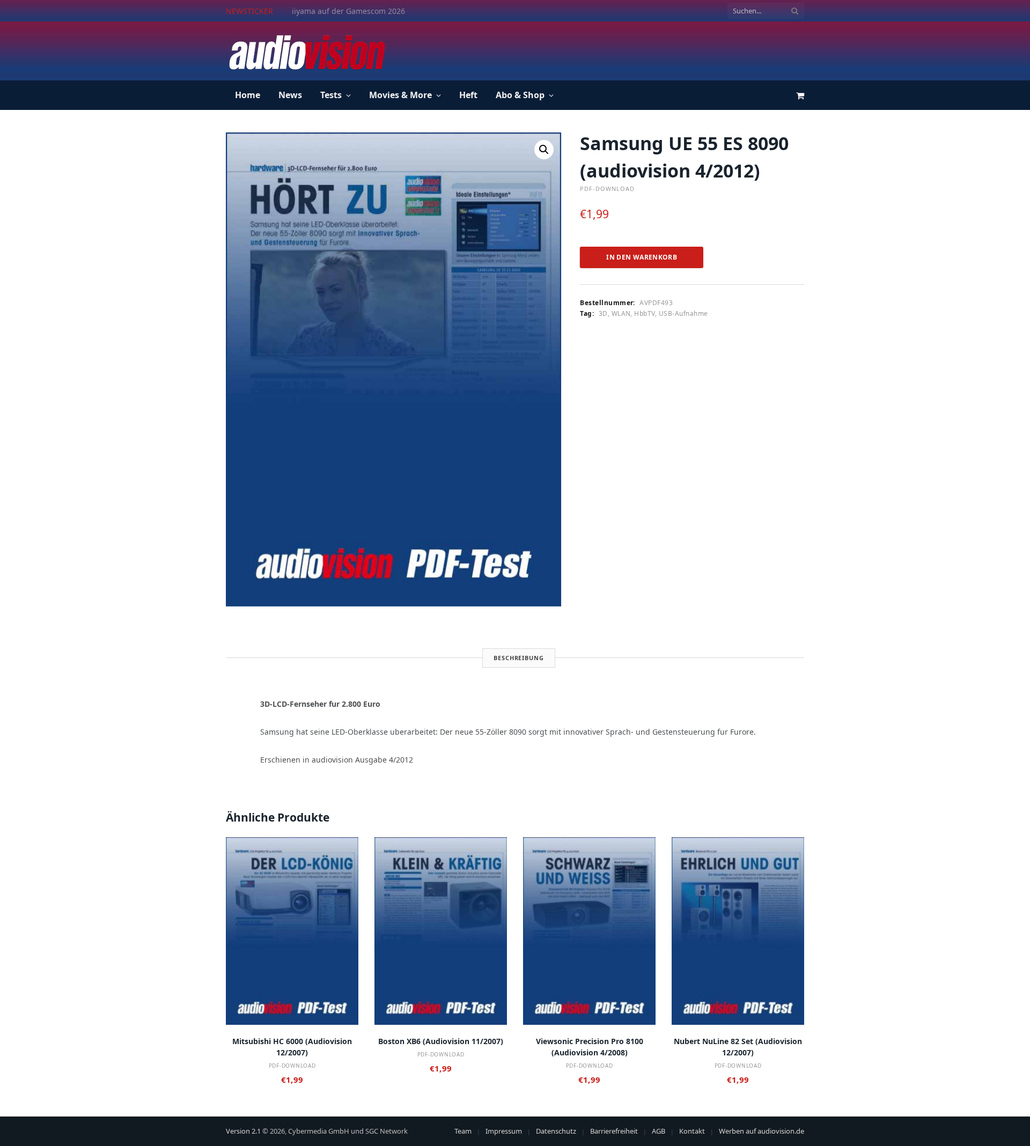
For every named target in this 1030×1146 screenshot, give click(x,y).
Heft (468, 95)
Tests (331, 95)
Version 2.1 (243, 1131)
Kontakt (692, 1131)
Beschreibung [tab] (519, 658)
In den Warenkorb (641, 257)
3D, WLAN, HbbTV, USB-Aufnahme (653, 313)
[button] (544, 149)
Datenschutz (556, 1131)
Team (463, 1131)
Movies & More (400, 95)
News (290, 95)
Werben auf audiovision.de (761, 1131)
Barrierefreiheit (614, 1131)
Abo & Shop (520, 95)
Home (247, 95)
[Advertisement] (609, 49)
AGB (658, 1131)
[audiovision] (306, 51)
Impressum (503, 1131)
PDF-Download (607, 188)
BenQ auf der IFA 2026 (332, 11)
